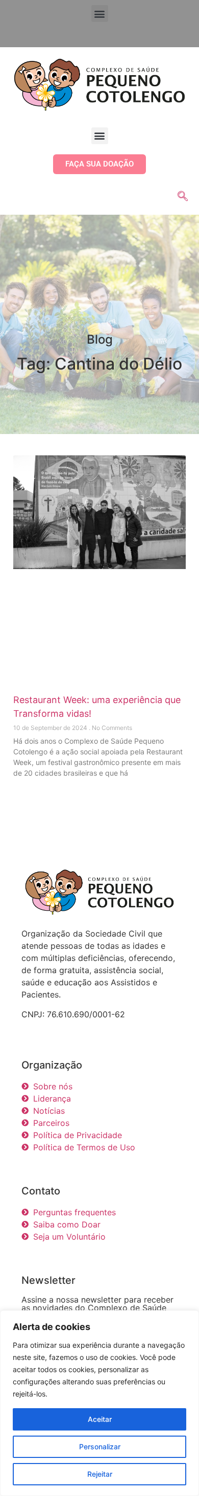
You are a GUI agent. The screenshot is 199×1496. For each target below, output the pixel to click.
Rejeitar (99, 1474)
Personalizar (99, 1446)
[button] (99, 13)
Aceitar (100, 1419)
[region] (99, 1403)
